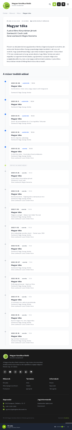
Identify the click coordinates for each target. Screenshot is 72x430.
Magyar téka (16, 86)
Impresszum (41, 406)
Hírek (27, 383)
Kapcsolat (53, 386)
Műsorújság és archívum (10, 386)
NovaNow (66, 418)
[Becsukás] (68, 426)
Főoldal (5, 13)
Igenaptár (29, 389)
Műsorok (12, 13)
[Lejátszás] (4, 427)
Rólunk (52, 383)
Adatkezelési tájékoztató (45, 403)
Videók (28, 386)
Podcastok (6, 389)
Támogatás (53, 389)
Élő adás (5, 383)
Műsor (19, 13)
